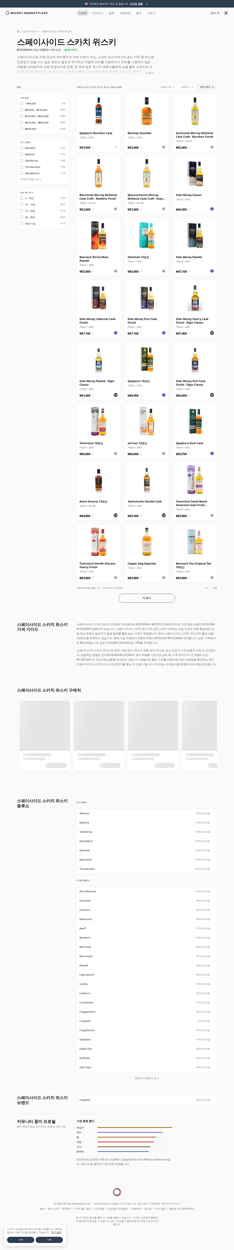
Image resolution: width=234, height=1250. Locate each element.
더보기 (151, 13)
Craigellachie (87, 1030)
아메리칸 (125, 13)
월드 (139, 13)
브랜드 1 (185, 87)
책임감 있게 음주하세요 (181, 1208)
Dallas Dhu (85, 1048)
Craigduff (84, 1021)
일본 (111, 13)
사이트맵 (99, 1208)
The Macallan (87, 868)
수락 (49, 1239)
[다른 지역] (226, 13)
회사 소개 (53, 1208)
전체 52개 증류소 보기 (147, 1078)
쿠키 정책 (56, 1232)
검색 (42, 1208)
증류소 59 (166, 87)
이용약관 (136, 1208)
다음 (215, 588)
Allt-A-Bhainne (87, 891)
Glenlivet (84, 850)
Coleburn (84, 993)
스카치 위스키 (30, 31)
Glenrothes (85, 859)
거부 (20, 1239)
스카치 (83, 13)
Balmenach (85, 919)
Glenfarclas (86, 831)
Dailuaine (84, 1039)
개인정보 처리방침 (118, 1208)
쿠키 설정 (160, 1208)
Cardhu (83, 984)
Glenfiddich (86, 841)
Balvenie (84, 822)
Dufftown (84, 1058)
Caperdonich (86, 974)
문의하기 (67, 1208)
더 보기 (147, 598)
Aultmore (84, 909)
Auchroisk (85, 900)
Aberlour (84, 813)
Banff (82, 928)
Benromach (86, 956)
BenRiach (84, 937)
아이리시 (97, 13)
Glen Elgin (85, 1067)
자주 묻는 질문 (83, 1208)
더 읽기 (150, 73)
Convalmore (86, 1002)
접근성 (148, 1208)
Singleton (84, 1099)
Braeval (83, 965)
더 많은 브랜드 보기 (30, 179)
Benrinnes (85, 947)
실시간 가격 (70, 49)
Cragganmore (87, 1011)
